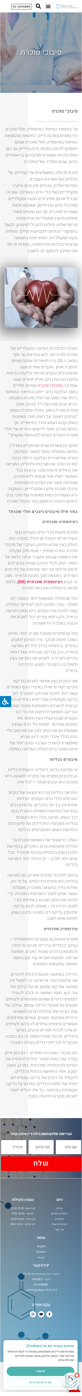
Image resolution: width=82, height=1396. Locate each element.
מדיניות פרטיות (40, 1382)
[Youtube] (41, 1314)
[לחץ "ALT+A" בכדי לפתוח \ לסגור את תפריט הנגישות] (5, 701)
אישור (40, 1371)
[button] (48, 6)
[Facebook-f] (49, 1314)
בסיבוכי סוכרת (50, 385)
